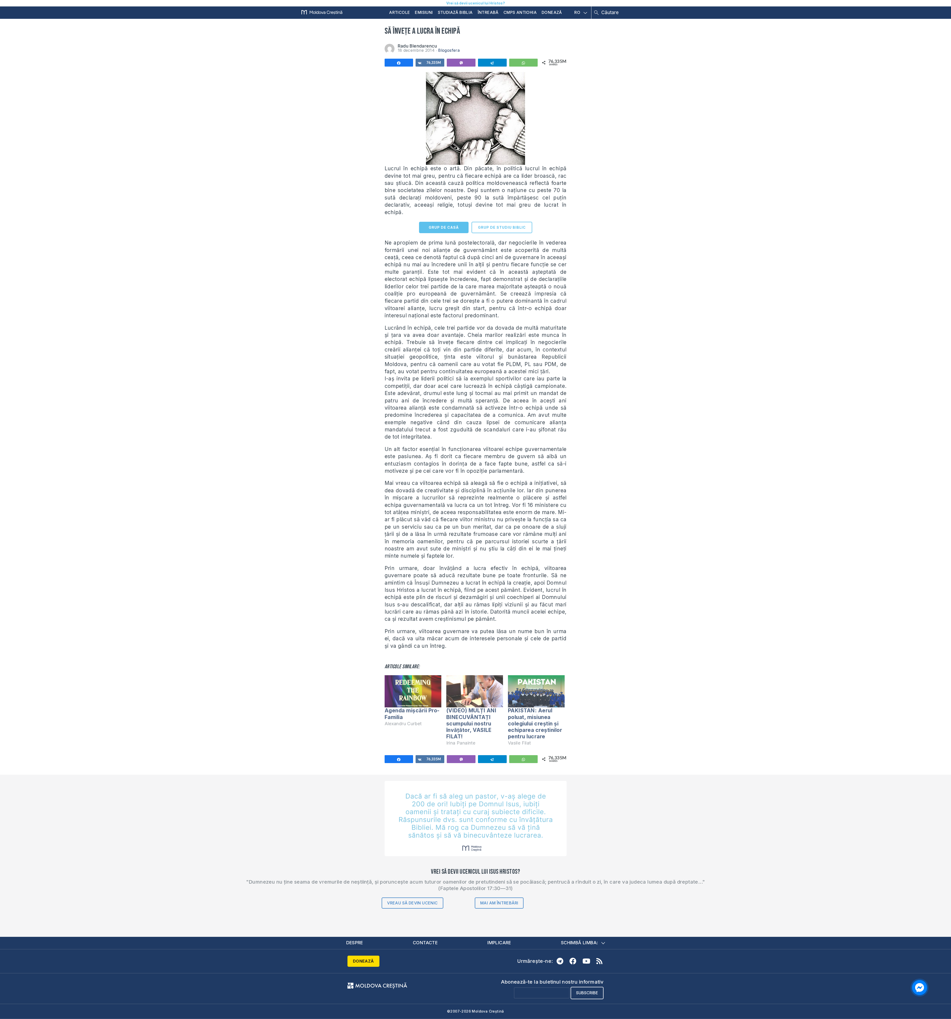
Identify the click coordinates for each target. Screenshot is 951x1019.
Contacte (425, 942)
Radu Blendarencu (417, 46)
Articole (399, 12)
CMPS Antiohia (520, 12)
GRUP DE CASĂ (444, 227)
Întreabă (488, 12)
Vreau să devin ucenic (412, 902)
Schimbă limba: (579, 942)
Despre (354, 942)
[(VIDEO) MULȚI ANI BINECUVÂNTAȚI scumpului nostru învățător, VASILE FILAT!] (474, 691)
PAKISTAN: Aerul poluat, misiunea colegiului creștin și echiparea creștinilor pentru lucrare (535, 723)
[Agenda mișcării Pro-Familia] (413, 691)
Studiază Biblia (455, 12)
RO (577, 12)
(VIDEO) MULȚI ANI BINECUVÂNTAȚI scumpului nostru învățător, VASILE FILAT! (471, 723)
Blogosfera (449, 50)
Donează (552, 12)
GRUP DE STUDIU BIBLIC (502, 227)
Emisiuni (424, 12)
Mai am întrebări (499, 902)
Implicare (499, 942)
